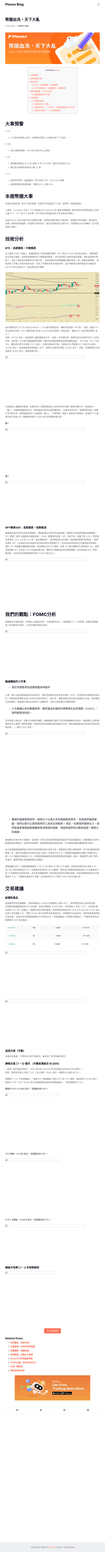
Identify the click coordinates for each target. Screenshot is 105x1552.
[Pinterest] (64, 1410)
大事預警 (33, 75)
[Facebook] (17, 1410)
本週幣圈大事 (35, 78)
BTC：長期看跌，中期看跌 (45, 85)
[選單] (98, 4)
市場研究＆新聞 (23, 26)
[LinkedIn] (88, 1410)
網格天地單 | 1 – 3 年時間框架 (46, 110)
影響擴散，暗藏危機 (19, 1350)
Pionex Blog (14, 4)
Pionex (52, 1547)
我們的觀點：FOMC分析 (40, 91)
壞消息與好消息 (17, 1370)
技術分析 (33, 82)
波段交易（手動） (41, 104)
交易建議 (33, 97)
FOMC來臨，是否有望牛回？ (23, 1362)
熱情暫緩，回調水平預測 (21, 1354)
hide (57, 70)
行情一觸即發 (16, 1366)
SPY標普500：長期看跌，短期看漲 (48, 88)
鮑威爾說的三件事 (41, 94)
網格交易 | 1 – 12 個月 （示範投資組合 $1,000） (54, 107)
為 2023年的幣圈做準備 (21, 1358)
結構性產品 (38, 101)
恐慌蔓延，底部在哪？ (20, 1342)
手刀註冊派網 (52, 1331)
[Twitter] (41, 1410)
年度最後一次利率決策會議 (22, 1346)
